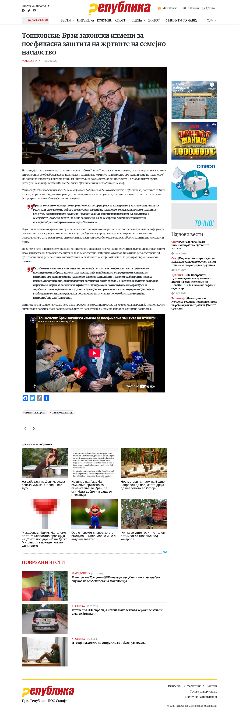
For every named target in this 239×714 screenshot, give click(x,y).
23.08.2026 (97, 574)
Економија (178, 298)
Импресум (174, 686)
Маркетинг (194, 686)
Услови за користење (203, 691)
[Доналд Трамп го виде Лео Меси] (25, 428)
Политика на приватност (201, 696)
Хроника (78, 606)
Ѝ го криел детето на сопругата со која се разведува (109, 642)
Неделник (193, 8)
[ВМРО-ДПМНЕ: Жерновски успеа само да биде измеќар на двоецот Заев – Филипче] (33, 428)
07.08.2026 (92, 639)
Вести (66, 20)
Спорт (120, 20)
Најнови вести (187, 234)
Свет (174, 241)
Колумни (105, 20)
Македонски (170, 8)
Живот (154, 20)
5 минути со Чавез (182, 20)
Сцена (137, 20)
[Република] (119, 8)
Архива (210, 8)
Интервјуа (85, 20)
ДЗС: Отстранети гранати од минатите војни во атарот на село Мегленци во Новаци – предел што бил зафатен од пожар (193, 282)
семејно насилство (62, 413)
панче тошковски (35, 413)
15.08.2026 (92, 606)
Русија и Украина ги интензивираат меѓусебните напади (190, 245)
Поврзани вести (43, 562)
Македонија (31, 61)
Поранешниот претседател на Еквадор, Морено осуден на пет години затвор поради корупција (193, 261)
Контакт (212, 686)
